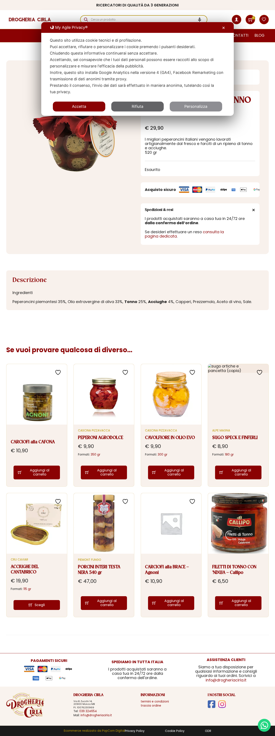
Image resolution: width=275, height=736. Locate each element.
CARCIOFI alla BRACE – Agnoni (167, 570)
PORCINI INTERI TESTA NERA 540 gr (99, 570)
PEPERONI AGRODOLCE (100, 438)
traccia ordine (151, 706)
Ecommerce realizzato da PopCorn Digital (94, 731)
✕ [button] (223, 28)
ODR (208, 731)
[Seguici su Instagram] (222, 704)
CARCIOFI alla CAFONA (33, 442)
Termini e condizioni (155, 701)
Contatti (239, 35)
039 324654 (88, 711)
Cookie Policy (175, 731)
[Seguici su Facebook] (211, 704)
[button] (250, 19)
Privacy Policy (135, 731)
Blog (259, 35)
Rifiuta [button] (137, 106)
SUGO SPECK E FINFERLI (235, 438)
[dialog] (137, 69)
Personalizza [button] (195, 106)
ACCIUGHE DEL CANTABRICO (25, 570)
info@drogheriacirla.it (226, 680)
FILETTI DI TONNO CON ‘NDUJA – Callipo (234, 570)
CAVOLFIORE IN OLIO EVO (170, 438)
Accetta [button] (79, 106)
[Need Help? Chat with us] (264, 725)
